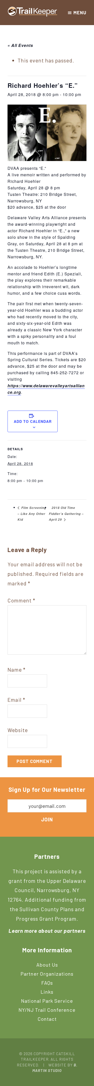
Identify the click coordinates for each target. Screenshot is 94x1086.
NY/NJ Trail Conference (47, 1010)
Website (18, 730)
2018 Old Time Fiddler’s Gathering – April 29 (66, 514)
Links (47, 992)
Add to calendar (33, 421)
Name (17, 669)
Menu (79, 12)
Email (16, 699)
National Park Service (47, 1001)
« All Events (20, 45)
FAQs (47, 983)
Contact (47, 1019)
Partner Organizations (47, 974)
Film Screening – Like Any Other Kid (32, 514)
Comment (21, 600)
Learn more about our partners (47, 930)
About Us (47, 965)
